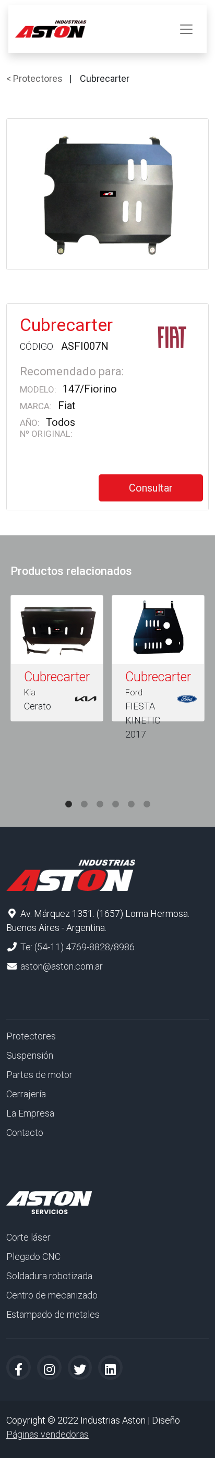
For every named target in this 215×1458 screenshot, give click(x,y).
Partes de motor (39, 1074)
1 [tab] (68, 794)
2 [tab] (84, 794)
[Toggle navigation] (186, 29)
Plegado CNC (33, 1256)
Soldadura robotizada (49, 1275)
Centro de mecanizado (52, 1295)
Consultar (151, 488)
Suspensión (29, 1055)
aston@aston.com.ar (61, 966)
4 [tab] (115, 794)
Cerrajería (26, 1093)
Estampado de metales (53, 1314)
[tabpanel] (57, 660)
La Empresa (30, 1113)
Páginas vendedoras (47, 1434)
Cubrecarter (57, 676)
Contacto (24, 1132)
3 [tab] (99, 794)
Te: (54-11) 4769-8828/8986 (77, 946)
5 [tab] (131, 794)
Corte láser (28, 1237)
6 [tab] (146, 794)
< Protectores (34, 78)
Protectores (31, 1036)
